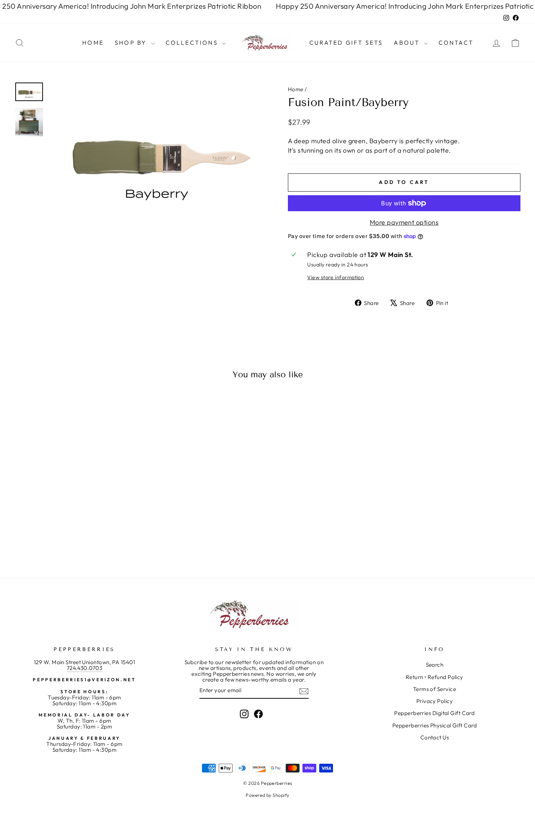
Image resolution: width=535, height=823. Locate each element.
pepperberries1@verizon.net (84, 679)
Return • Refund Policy (434, 677)
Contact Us (434, 737)
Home (93, 42)
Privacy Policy (434, 701)
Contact (456, 42)
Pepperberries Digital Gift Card (434, 713)
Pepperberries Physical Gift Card (434, 725)
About (408, 42)
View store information (335, 277)
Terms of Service (434, 689)
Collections (193, 42)
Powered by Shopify (267, 795)
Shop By (132, 42)
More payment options (404, 222)
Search (435, 664)
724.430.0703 (84, 668)
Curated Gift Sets (346, 42)
